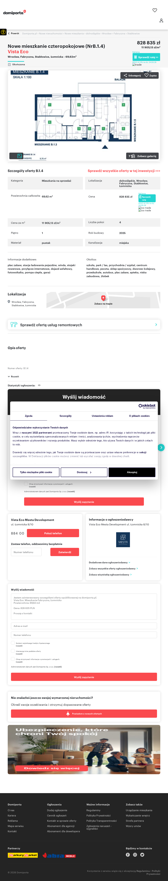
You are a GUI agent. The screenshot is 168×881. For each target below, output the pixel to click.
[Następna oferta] (161, 447)
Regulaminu (143, 870)
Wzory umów (133, 826)
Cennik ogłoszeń (56, 815)
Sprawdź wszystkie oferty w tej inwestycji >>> (124, 171)
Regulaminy (93, 810)
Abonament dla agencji (60, 826)
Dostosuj (82, 472)
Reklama (13, 820)
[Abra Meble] (59, 855)
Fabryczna (125, 183)
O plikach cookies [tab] (139, 415)
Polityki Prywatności (153, 872)
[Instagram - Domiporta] (135, 855)
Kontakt (12, 831)
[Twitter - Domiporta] (142, 855)
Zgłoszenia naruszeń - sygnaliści (99, 827)
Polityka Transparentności (101, 820)
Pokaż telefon (53, 533)
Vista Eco (18, 51)
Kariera (12, 815)
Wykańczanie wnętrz (138, 815)
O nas (11, 810)
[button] (3, 32)
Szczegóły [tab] (66, 415)
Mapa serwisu (16, 826)
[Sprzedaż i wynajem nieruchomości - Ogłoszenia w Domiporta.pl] (14, 12)
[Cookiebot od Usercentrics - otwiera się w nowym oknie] (141, 406)
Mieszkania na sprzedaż (56, 180)
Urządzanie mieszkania (139, 810)
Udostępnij (134, 75)
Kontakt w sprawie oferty (61, 820)
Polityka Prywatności (98, 815)
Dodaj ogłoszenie (57, 810)
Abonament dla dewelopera (63, 831)
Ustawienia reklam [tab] (102, 415)
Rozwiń (15, 376)
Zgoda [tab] (28, 415)
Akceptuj (132, 472)
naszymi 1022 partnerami (37, 432)
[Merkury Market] (23, 855)
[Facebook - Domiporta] (128, 855)
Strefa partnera (135, 820)
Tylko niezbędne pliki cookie (36, 472)
